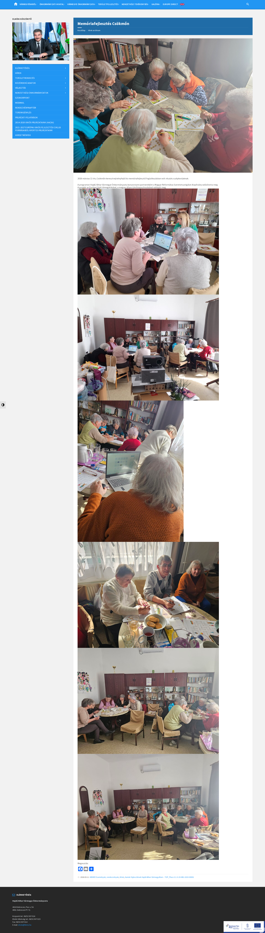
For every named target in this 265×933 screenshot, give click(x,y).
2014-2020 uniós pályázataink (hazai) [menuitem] (34, 122)
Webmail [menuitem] (19, 102)
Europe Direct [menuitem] (170, 4)
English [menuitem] (182, 5)
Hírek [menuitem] (18, 73)
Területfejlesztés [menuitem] (108, 4)
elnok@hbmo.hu (24, 925)
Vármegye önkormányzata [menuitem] (81, 4)
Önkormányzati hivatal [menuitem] (52, 4)
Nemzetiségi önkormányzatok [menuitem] (31, 92)
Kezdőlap (81, 30)
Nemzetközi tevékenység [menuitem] (135, 4)
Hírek (122, 877)
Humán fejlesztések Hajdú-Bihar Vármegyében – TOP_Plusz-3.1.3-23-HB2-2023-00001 (159, 877)
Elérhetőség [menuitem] (22, 68)
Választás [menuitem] (20, 87)
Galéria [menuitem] (155, 4)
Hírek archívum (94, 30)
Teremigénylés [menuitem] (23, 112)
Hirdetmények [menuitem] (23, 135)
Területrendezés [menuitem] (25, 78)
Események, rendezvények (107, 877)
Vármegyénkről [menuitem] (28, 4)
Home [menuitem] (16, 5)
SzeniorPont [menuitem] (22, 97)
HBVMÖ (93, 877)
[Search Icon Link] (247, 4)
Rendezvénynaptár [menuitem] (25, 107)
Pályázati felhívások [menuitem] (26, 117)
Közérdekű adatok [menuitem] (25, 83)
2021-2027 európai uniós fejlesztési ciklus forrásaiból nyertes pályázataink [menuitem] (38, 129)
